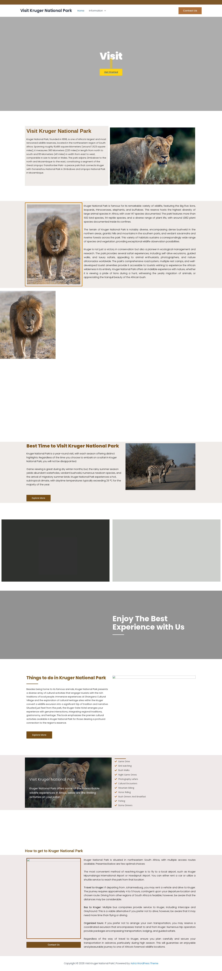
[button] (104, 11)
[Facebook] (22, 2)
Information (96, 10)
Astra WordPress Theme (144, 963)
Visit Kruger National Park (46, 10)
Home (80, 10)
